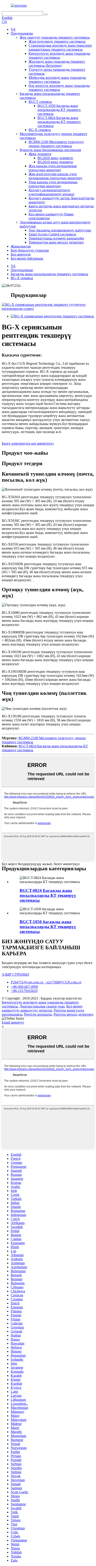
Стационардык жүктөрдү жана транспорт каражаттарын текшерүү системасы (60, 47)
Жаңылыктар (21, 246)
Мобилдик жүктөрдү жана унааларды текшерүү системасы (57, 79)
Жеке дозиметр (40, 154)
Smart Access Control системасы (52, 234)
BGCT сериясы (40, 102)
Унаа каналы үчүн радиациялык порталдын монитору (53, 184)
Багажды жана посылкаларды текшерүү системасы (49, 274)
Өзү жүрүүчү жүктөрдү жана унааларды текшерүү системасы (59, 88)
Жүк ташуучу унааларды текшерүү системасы (55, 37)
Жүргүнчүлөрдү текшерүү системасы (57, 41)
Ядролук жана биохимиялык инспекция (50, 150)
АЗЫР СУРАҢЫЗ (15, 974)
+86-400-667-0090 (24, 987)
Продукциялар (22, 33)
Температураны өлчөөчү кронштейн (56, 238)
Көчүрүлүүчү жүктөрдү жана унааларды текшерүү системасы (59, 55)
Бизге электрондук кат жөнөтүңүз (28, 443)
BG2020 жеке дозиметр (55, 158)
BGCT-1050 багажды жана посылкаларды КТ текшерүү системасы (59, 110)
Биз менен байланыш (27, 258)
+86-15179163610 (24, 991)
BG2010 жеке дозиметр (55, 162)
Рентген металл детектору (73, 1014)
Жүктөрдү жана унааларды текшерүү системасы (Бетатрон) (57, 63)
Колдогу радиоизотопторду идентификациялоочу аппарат (52, 192)
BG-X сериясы (40, 130)
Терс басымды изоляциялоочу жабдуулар (60, 230)
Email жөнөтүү (13, 1022)
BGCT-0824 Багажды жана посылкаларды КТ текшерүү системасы (59, 122)
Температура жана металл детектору (56, 242)
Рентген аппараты (38, 1014)
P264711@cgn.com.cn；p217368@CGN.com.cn (46, 982)
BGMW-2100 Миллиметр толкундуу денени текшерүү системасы (56, 144)
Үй (13, 29)
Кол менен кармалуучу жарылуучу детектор (42, 1008)
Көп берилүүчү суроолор (30, 250)
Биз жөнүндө (21, 254)
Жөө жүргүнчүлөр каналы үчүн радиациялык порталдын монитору (55, 176)
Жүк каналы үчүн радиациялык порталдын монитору (53, 168)
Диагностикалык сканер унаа (42, 1006)
